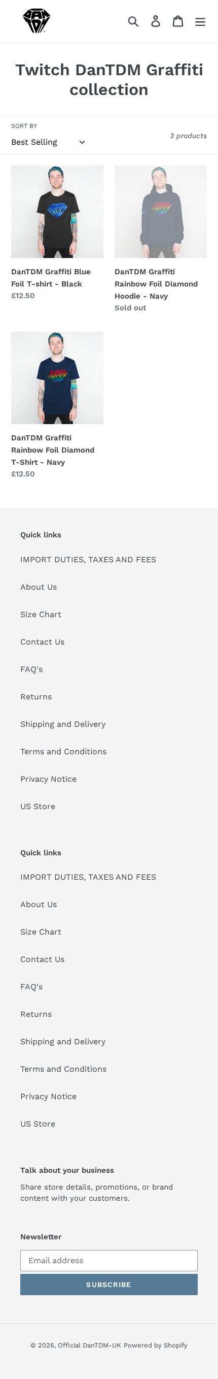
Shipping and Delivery (62, 724)
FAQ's (31, 669)
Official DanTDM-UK (89, 1345)
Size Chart (40, 614)
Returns (36, 696)
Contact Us (42, 642)
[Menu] (200, 21)
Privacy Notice (48, 779)
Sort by (24, 126)
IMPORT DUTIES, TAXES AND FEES (88, 559)
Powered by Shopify (156, 1345)
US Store (37, 806)
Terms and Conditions (63, 751)
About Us (38, 587)
